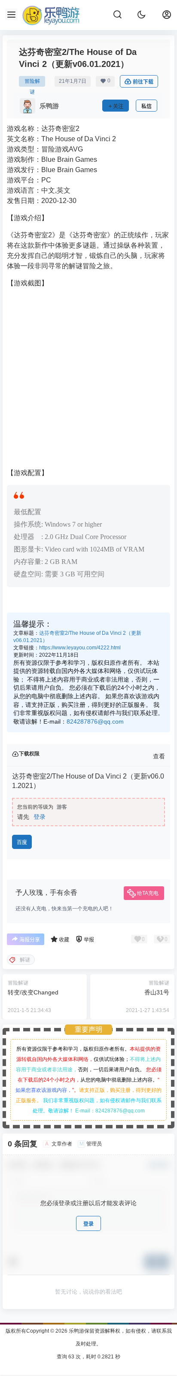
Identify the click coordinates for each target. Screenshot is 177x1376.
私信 (146, 106)
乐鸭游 (75, 1331)
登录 (40, 816)
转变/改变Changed (33, 992)
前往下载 (143, 82)
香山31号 (156, 992)
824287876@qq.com (95, 721)
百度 (22, 842)
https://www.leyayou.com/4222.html (80, 648)
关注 (118, 106)
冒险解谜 (32, 82)
